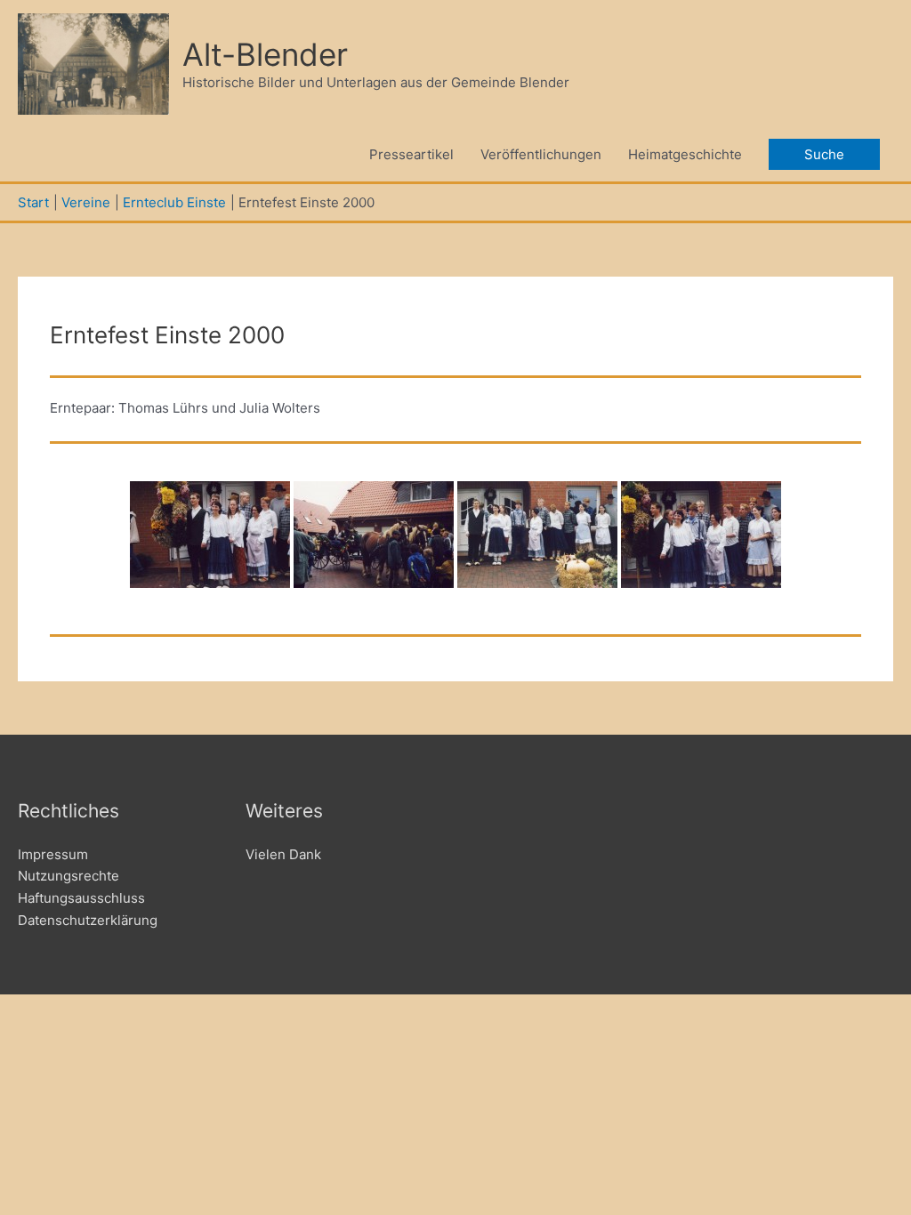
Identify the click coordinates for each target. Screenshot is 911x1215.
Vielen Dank (283, 854)
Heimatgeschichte (685, 154)
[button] (824, 154)
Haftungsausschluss (81, 897)
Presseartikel (411, 154)
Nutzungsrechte (68, 875)
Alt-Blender (265, 54)
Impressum (53, 854)
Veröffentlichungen (540, 154)
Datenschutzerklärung (87, 920)
